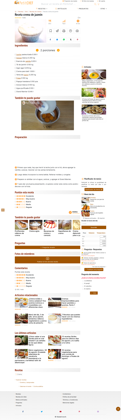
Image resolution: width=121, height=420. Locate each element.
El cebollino (88, 286)
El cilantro (87, 289)
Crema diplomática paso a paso (78, 233)
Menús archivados (90, 218)
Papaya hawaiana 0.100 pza (27, 81)
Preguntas (83, 9)
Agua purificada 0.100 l (25, 88)
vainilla (28, 61)
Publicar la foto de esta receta (47, 262)
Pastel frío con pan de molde (97, 200)
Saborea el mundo (25, 386)
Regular (29, 207)
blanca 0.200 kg (25, 58)
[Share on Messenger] (57, 39)
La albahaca (88, 280)
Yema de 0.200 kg (26, 75)
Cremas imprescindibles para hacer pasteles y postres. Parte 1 (70, 302)
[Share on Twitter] (71, 39)
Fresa (18, 78)
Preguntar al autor (48, 247)
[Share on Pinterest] (77, 39)
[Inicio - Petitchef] (15, 11)
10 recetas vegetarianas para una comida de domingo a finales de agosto (70, 354)
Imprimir (102, 218)
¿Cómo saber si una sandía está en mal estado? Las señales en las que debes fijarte (37, 340)
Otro (102, 9)
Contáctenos (67, 394)
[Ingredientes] (3, 209)
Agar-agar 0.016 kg (23, 68)
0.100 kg (22, 78)
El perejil (87, 283)
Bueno (28, 202)
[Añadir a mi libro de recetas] (51, 31)
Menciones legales (68, 402)
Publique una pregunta (95, 269)
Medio (28, 204)
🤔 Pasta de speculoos (88, 263)
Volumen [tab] (91, 233)
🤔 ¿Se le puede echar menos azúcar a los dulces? (93, 253)
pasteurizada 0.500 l (27, 54)
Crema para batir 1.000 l (25, 71)
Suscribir (94, 227)
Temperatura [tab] (101, 233)
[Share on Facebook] (50, 39)
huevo (26, 75)
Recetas (41, 9)
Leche (18, 54)
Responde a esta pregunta (88, 255)
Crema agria (34, 231)
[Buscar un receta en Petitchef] (95, 4)
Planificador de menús (93, 189)
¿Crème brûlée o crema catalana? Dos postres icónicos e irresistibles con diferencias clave (37, 303)
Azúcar (19, 58)
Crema (19, 374)
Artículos (62, 9)
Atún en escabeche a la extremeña (97, 206)
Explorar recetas (21, 380)
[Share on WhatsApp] (64, 39)
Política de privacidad (69, 397)
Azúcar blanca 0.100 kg (25, 85)
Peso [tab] (84, 233)
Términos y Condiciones (70, 400)
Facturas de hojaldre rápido (96, 213)
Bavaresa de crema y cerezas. (49, 233)
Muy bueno (30, 199)
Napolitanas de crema (64, 232)
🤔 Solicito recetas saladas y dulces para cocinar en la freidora (92, 258)
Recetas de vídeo (21, 397)
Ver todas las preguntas (98, 266)
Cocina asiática (38, 386)
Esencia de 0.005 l (26, 61)
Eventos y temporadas (27, 382)
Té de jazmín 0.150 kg (24, 65)
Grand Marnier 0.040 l (25, 92)
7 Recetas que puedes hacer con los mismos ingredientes (71, 317)
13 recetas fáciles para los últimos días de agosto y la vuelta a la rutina (70, 339)
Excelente (30, 196)
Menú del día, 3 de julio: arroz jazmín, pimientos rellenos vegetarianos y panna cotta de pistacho (38, 319)
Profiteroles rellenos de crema (19, 233)
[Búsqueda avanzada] (98, 4)
